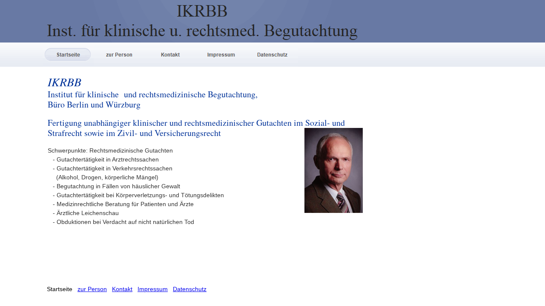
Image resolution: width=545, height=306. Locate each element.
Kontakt (122, 289)
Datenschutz (190, 289)
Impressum (153, 289)
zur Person (92, 289)
